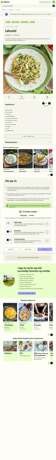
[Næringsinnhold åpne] (28, 142)
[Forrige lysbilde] (48, 175)
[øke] (49, 103)
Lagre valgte (28, 249)
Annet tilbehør (15, 22)
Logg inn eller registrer (41, 14)
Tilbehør (8, 22)
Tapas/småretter (24, 22)
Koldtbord (32, 22)
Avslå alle (11, 249)
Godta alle (45, 249)
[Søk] (2, 6)
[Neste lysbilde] (51, 175)
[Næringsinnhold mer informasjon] (18, 142)
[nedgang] (43, 103)
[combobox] (26, 6)
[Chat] (53, 6)
